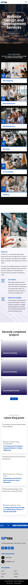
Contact (16, 576)
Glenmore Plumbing (10, 353)
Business (7, 441)
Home (2, 571)
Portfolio (16, 573)
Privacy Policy (17, 583)
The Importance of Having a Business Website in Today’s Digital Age (13, 448)
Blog (2, 576)
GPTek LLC (21, 581)
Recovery (13, 474)
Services (3, 573)
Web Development (9, 103)
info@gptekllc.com (10, 561)
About (15, 571)
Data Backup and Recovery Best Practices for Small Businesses (12, 480)
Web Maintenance (9, 126)
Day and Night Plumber (11, 391)
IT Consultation (8, 172)
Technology (5, 443)
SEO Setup (6, 149)
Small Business (19, 474)
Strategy (17, 441)
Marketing (7, 505)
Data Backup (8, 474)
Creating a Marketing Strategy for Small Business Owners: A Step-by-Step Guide (13, 509)
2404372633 (8, 557)
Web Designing (8, 81)
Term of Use (10, 583)
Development (12, 441)
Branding (6, 195)
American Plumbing (10, 372)
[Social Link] (2, 548)
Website (10, 443)
